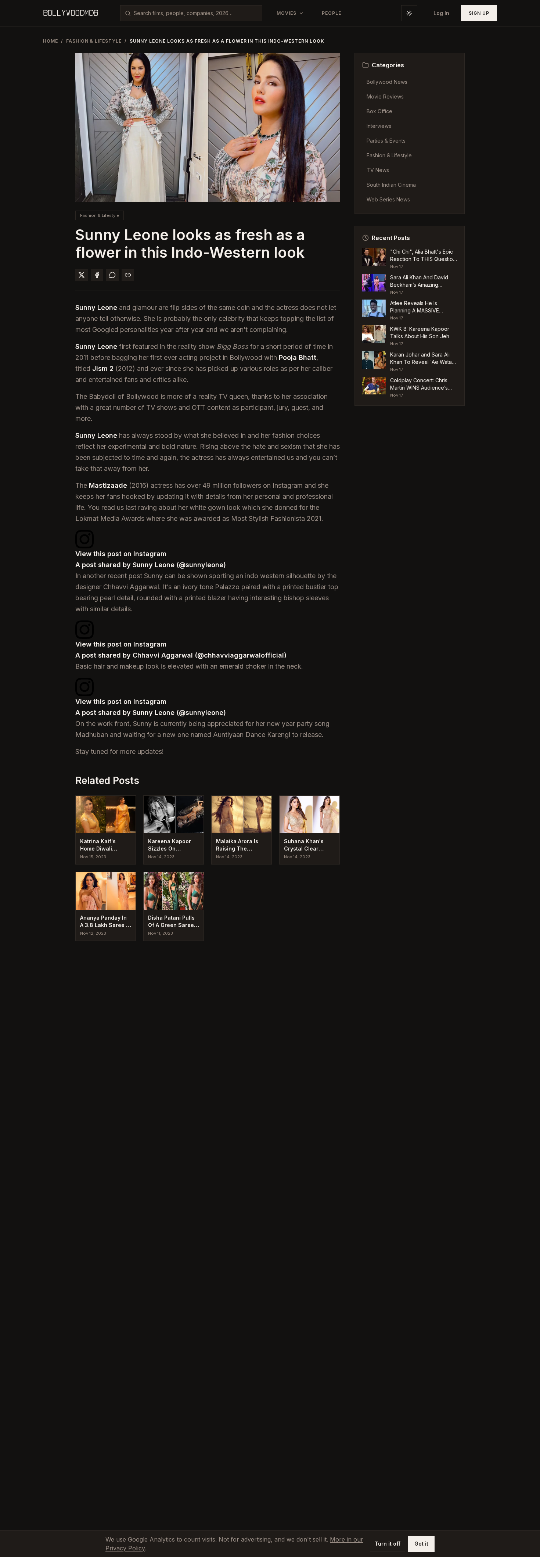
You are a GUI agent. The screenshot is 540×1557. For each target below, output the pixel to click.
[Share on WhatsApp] (112, 275)
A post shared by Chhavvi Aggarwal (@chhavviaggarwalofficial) (181, 655)
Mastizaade (108, 485)
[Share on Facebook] (97, 275)
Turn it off (387, 1543)
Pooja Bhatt (297, 357)
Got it (421, 1543)
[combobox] (196, 13)
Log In (441, 13)
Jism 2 (103, 368)
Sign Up (479, 13)
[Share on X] (81, 275)
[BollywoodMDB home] (70, 13)
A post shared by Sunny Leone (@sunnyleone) (150, 565)
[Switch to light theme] (409, 13)
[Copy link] (128, 275)
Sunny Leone (96, 307)
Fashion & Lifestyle (94, 41)
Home (50, 41)
